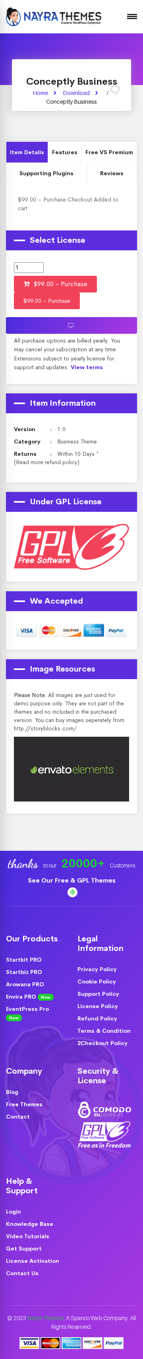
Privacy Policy (97, 969)
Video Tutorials (27, 1236)
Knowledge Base (29, 1223)
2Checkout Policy (102, 1043)
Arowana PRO (25, 984)
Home (40, 92)
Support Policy (98, 993)
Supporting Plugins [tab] (46, 173)
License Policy (97, 1006)
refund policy (61, 462)
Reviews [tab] (112, 173)
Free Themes (24, 1104)
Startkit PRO (24, 959)
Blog (12, 1092)
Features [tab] (64, 152)
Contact (18, 1116)
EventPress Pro (27, 1012)
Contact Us (22, 1273)
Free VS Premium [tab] (109, 152)
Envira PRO (28, 996)
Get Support (24, 1248)
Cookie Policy (96, 981)
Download (76, 92)
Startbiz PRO (24, 972)
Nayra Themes (45, 1317)
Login (13, 1211)
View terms (87, 367)
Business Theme (77, 441)
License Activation (32, 1260)
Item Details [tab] (27, 152)
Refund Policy (97, 1018)
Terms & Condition (104, 1030)
